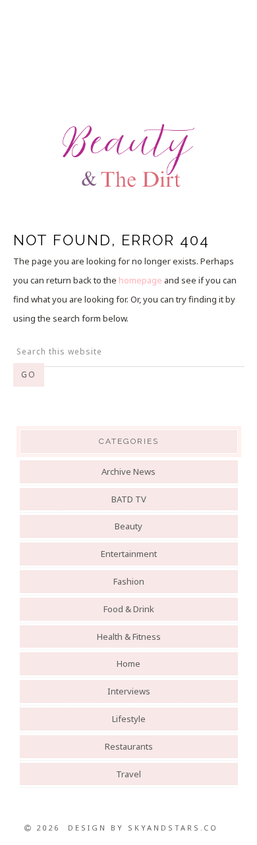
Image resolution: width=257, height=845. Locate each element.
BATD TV (128, 499)
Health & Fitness (129, 636)
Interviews (128, 691)
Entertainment (129, 554)
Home (128, 663)
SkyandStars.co (173, 828)
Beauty (128, 526)
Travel (128, 774)
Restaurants (129, 746)
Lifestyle (129, 719)
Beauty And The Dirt (128, 156)
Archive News (128, 471)
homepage (140, 280)
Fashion (128, 581)
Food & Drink (128, 609)
